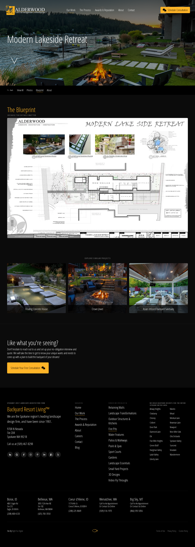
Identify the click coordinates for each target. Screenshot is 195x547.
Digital (21, 531)
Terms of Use (160, 531)
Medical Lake (175, 418)
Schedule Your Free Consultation (25, 368)
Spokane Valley (175, 440)
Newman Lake (175, 422)
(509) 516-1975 (105, 511)
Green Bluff (154, 445)
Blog (77, 447)
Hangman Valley (156, 450)
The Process (85, 10)
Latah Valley (154, 454)
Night (14, 531)
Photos (30, 90)
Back (11, 90)
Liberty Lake (154, 459)
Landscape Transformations (122, 413)
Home (78, 407)
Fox (17, 531)
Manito (172, 408)
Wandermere (175, 454)
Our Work (71, 10)
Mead (172, 413)
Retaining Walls (116, 407)
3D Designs (114, 474)
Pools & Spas (115, 446)
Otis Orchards (175, 436)
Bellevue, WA (45, 499)
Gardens (112, 457)
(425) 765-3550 (44, 513)
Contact (131, 10)
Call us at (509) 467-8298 (20, 444)
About (121, 10)
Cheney (152, 418)
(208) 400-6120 (13, 513)
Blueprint (40, 90)
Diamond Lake (155, 431)
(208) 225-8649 (75, 511)
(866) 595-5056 (136, 511)
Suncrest (173, 445)
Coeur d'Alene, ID (78, 499)
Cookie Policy (183, 531)
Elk (151, 436)
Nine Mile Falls (175, 431)
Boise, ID (12, 499)
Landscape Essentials (119, 463)
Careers (79, 436)
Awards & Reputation (104, 10)
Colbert (152, 422)
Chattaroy (153, 413)
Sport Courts (114, 451)
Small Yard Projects (118, 469)
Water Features (116, 434)
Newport (173, 427)
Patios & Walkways (117, 440)
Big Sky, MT (136, 499)
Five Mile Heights (156, 440)
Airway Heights (155, 408)
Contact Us (105, 506)
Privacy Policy (172, 531)
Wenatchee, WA (108, 499)
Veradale (173, 450)
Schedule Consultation (178, 10)
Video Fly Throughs (118, 480)
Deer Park (153, 427)
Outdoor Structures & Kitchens (119, 421)
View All (20, 90)
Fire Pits (112, 429)
